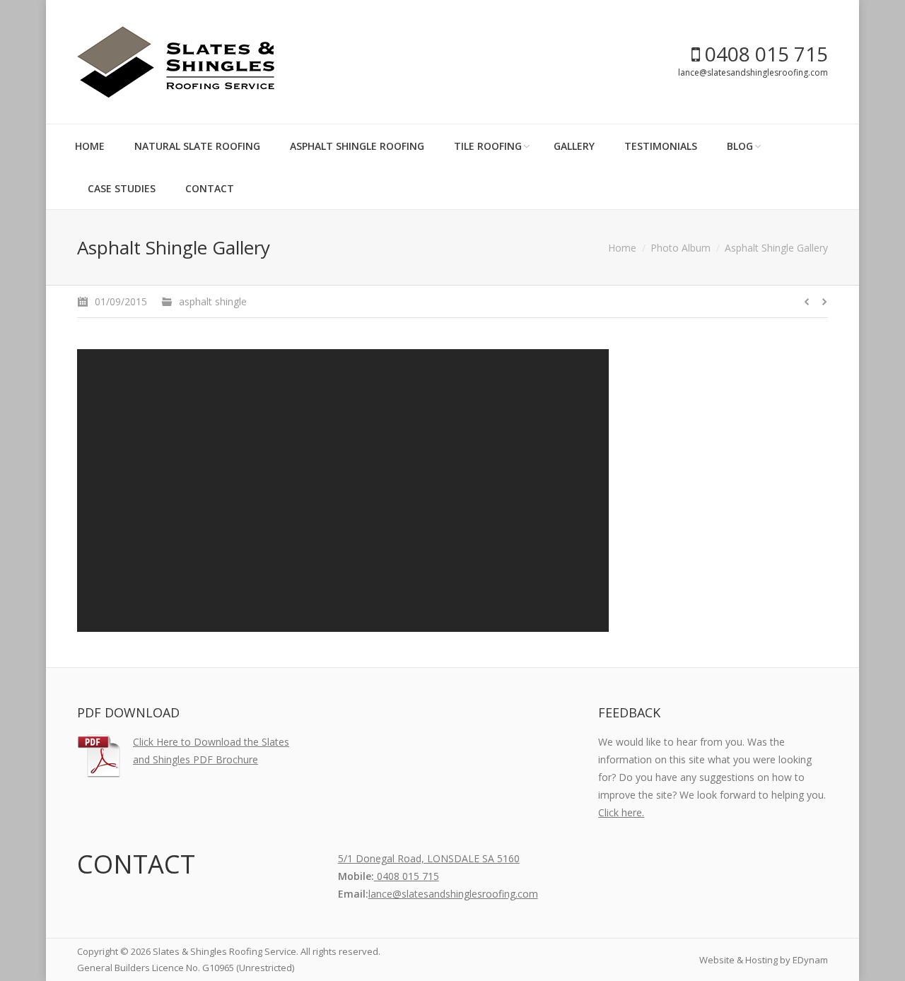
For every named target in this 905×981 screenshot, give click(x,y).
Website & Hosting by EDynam (763, 959)
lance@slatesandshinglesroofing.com (753, 72)
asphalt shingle (213, 301)
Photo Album (680, 247)
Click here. (621, 812)
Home (622, 247)
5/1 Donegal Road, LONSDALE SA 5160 (429, 858)
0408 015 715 (764, 53)
